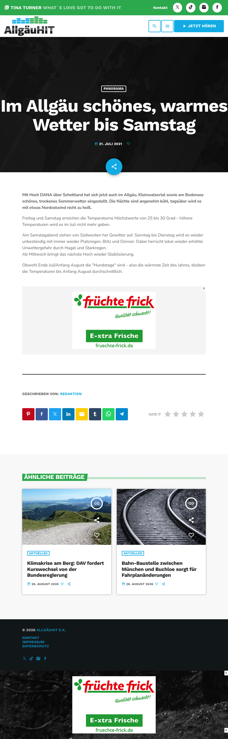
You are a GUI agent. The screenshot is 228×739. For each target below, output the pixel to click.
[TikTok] (190, 8)
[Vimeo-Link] (29, 26)
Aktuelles (38, 553)
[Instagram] (204, 8)
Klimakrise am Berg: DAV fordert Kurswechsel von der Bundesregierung (65, 569)
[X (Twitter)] (177, 8)
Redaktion (71, 394)
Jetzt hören (199, 26)
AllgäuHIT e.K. (51, 630)
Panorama (114, 89)
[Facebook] (217, 8)
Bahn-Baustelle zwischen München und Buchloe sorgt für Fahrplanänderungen (159, 569)
